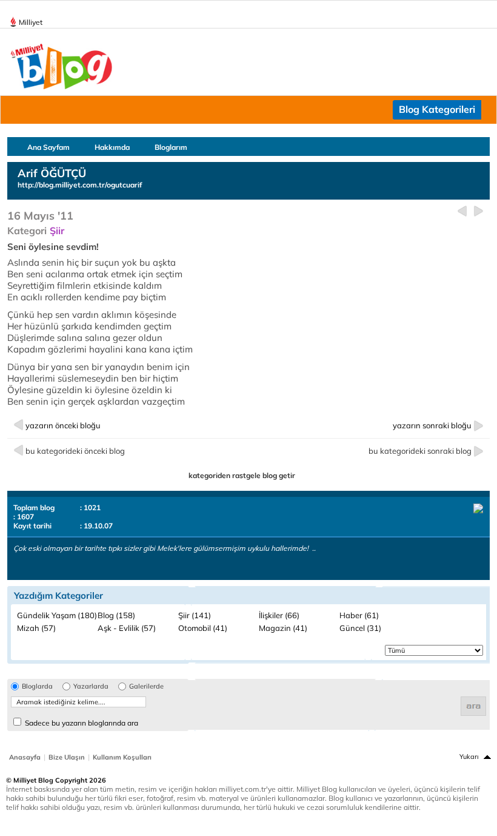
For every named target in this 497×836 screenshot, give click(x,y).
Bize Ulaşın (66, 757)
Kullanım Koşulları (122, 757)
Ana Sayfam (48, 147)
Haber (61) (359, 615)
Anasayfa (25, 757)
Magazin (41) (283, 628)
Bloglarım (171, 147)
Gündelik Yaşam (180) (57, 615)
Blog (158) (116, 615)
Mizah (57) (36, 628)
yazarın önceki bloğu (63, 425)
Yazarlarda (90, 686)
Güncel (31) (360, 628)
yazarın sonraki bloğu (432, 425)
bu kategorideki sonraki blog (420, 451)
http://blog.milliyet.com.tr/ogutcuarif (80, 184)
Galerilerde (146, 686)
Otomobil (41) (202, 628)
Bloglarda (37, 686)
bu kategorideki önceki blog (75, 451)
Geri (462, 211)
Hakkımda (112, 147)
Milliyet (30, 22)
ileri (478, 211)
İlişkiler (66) (279, 615)
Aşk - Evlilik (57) (127, 628)
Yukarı (469, 756)
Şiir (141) (194, 615)
